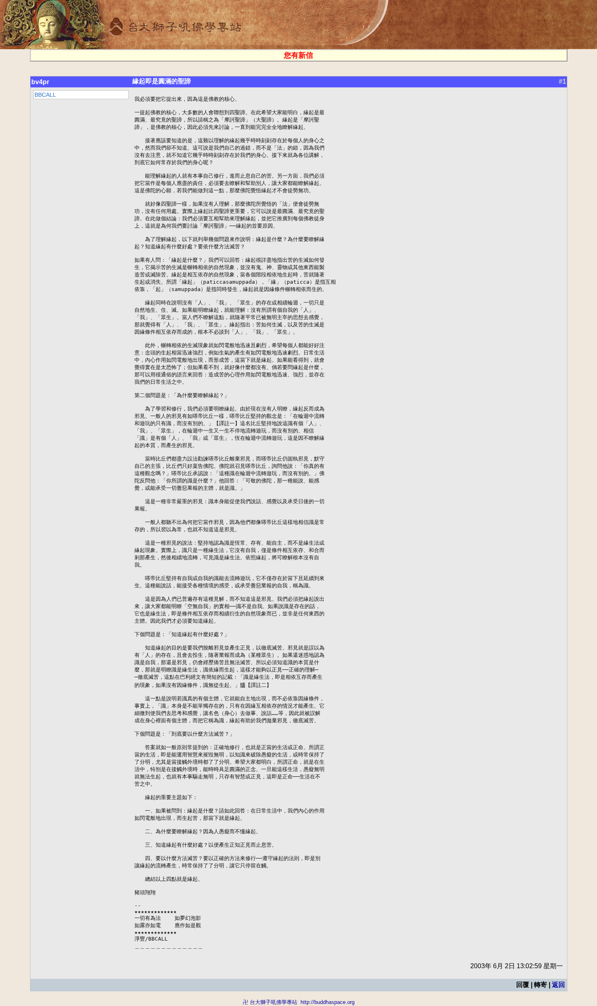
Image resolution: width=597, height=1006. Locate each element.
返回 (558, 984)
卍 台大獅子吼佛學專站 (270, 1002)
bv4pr (40, 81)
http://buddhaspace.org (328, 1002)
